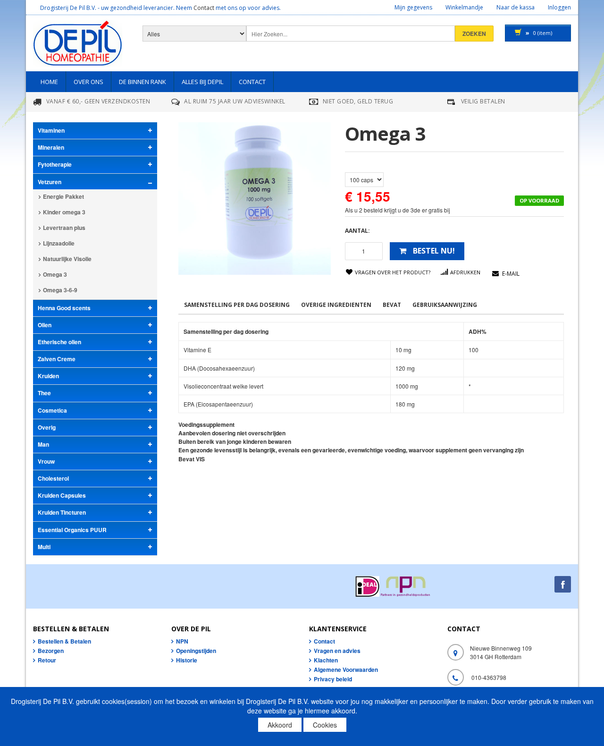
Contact (203, 8)
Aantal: (357, 231)
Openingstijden (196, 650)
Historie (186, 660)
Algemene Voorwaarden (346, 669)
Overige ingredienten (336, 305)
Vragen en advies (337, 650)
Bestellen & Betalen (64, 641)
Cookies (325, 724)
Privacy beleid (333, 679)
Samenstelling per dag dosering (237, 305)
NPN (182, 641)
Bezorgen (51, 650)
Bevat (392, 305)
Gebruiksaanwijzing (444, 305)
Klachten (326, 660)
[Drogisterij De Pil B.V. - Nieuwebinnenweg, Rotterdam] (77, 45)
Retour (47, 660)
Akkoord (280, 724)
